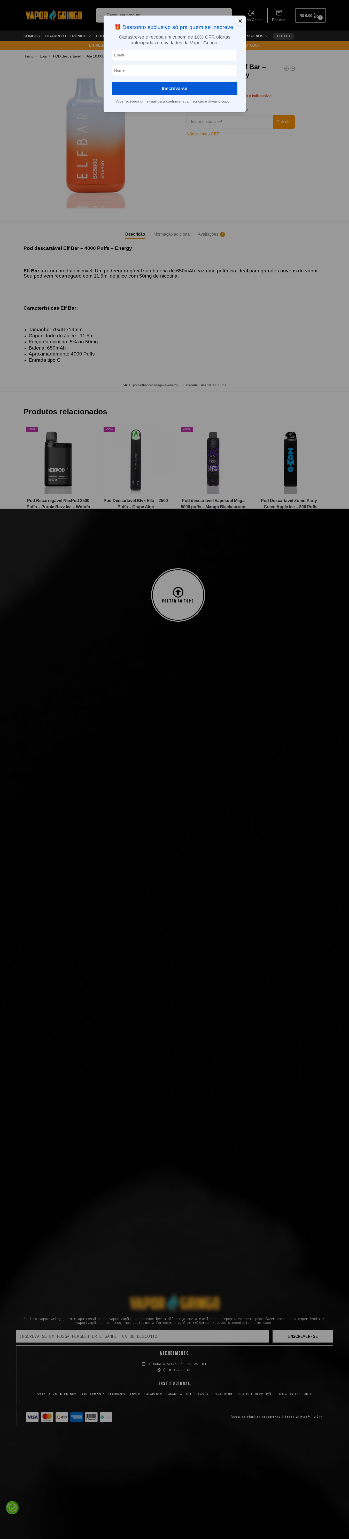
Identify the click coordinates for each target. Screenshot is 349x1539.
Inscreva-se (174, 88)
